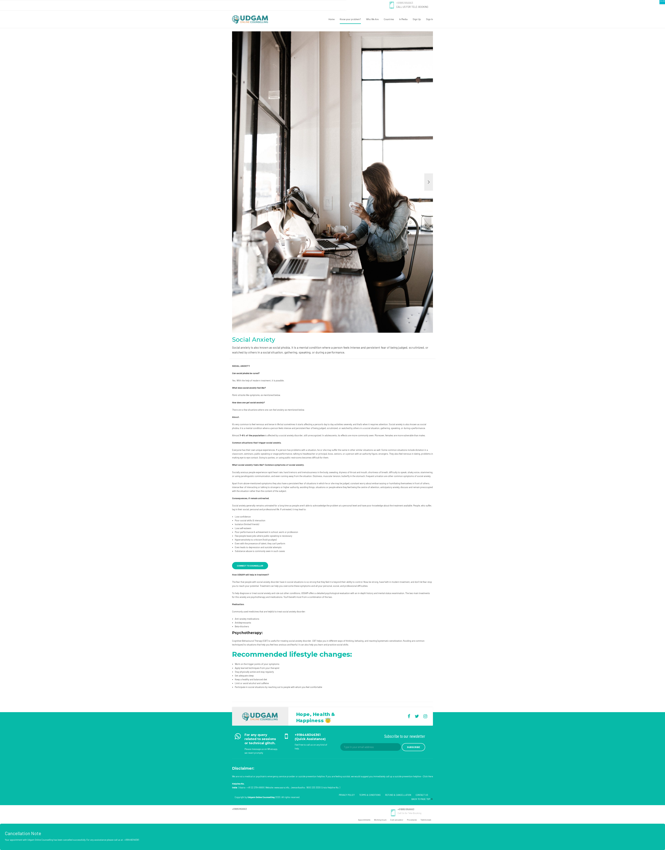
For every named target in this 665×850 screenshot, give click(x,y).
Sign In (429, 19)
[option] (332, 182)
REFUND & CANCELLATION (398, 795)
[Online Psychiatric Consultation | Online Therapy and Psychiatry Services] (260, 716)
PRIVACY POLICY (347, 795)
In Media (403, 19)
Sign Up (417, 19)
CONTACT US (422, 795)
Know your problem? (350, 19)
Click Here (428, 776)
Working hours (380, 820)
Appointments (364, 820)
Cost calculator (396, 820)
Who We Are (372, 19)
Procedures (412, 820)
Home (332, 19)
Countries (389, 19)
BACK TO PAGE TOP (420, 799)
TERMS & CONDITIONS (370, 795)
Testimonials (425, 820)
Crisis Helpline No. (330, 787)
